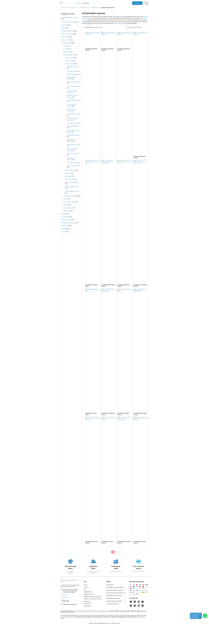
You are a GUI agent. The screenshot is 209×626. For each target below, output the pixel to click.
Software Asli (65, 225)
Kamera (63, 28)
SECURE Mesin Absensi (73, 153)
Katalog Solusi (110, 584)
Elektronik (64, 25)
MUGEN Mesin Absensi (73, 135)
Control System (69, 61)
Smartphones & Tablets (67, 223)
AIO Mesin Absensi (72, 71)
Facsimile (65, 49)
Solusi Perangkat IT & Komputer (114, 600)
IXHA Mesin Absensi (72, 123)
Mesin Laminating (70, 179)
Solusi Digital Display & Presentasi (114, 587)
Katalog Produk (87, 591)
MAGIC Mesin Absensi (73, 126)
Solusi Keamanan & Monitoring (114, 595)
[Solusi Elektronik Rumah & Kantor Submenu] (124, 589)
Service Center (87, 603)
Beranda (63, 7)
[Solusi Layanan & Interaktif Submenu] (124, 597)
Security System (66, 220)
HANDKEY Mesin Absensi (74, 100)
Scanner (65, 205)
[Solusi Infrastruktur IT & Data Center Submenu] (125, 592)
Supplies (63, 231)
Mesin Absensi (95, 7)
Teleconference (67, 208)
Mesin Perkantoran (84, 7)
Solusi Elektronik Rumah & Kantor (114, 589)
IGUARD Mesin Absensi (73, 114)
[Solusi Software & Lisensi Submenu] (124, 603)
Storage (63, 228)
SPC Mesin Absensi (72, 162)
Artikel (85, 584)
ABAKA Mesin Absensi (73, 66)
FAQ (85, 589)
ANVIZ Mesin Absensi (73, 74)
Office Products (72, 7)
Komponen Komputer (67, 31)
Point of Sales (65, 217)
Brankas (65, 46)
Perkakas (63, 214)
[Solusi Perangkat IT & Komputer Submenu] (124, 600)
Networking (64, 37)
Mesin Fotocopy (69, 170)
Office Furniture (65, 40)
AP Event (86, 586)
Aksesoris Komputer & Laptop (69, 17)
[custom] (130, 601)
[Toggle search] (146, 3)
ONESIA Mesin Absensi (73, 144)
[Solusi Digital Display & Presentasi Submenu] (124, 586)
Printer (65, 199)
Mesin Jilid (68, 173)
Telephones (66, 211)
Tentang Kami (87, 605)
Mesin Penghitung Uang (72, 191)
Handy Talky (66, 52)
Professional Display (69, 202)
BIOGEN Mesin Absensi (73, 82)
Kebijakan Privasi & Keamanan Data (93, 598)
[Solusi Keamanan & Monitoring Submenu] (124, 594)
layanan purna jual (119, 23)
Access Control (69, 58)
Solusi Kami (85, 3)
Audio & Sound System (67, 22)
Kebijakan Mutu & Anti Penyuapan (92, 596)
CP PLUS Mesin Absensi (73, 86)
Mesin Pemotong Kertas (72, 182)
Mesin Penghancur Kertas (72, 187)
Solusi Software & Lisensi (112, 603)
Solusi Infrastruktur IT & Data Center (115, 592)
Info (78, 3)
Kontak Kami (87, 600)
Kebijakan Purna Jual (89, 593)
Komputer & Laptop (66, 34)
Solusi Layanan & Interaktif (113, 598)
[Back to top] (204, 621)
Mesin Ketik (68, 176)
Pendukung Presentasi (69, 196)
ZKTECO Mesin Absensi (73, 165)
